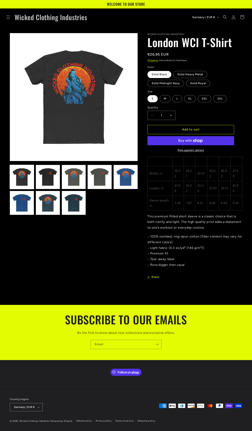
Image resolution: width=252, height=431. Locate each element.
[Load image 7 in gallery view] (48, 203)
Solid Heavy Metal (190, 74)
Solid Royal (198, 83)
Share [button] (155, 277)
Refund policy (84, 421)
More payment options (191, 150)
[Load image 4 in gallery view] (100, 177)
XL (190, 98)
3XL (220, 98)
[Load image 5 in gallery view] (126, 177)
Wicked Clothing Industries (34, 421)
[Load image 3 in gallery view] (74, 177)
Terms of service (124, 421)
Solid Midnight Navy (166, 83)
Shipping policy (146, 421)
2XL (204, 98)
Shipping (152, 60)
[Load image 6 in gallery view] (22, 203)
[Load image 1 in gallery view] (22, 177)
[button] (8, 17)
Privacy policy (104, 421)
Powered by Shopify (61, 421)
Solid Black (159, 74)
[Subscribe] (157, 344)
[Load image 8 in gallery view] (74, 203)
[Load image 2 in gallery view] (48, 177)
